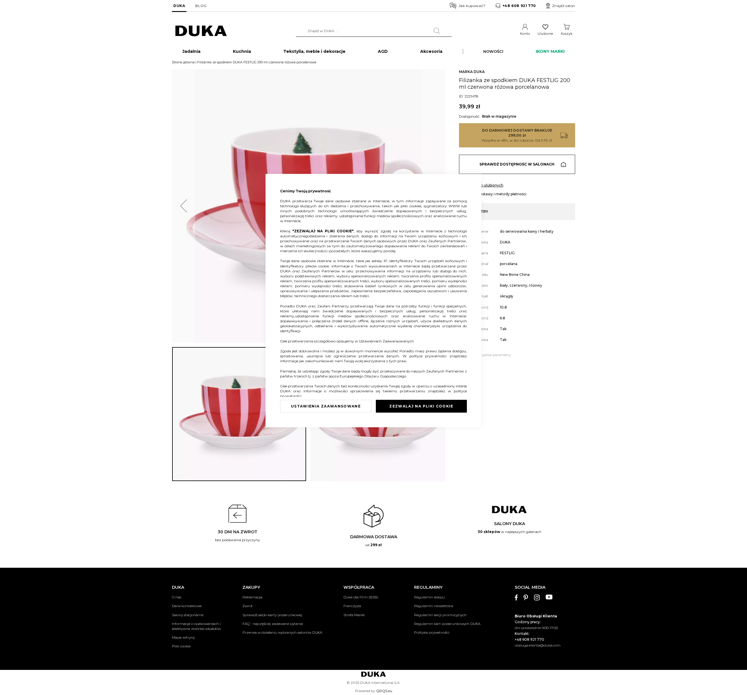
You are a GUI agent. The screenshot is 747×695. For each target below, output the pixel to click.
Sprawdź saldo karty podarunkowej (272, 615)
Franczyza (352, 606)
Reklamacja (252, 597)
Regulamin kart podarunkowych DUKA (447, 623)
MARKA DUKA (472, 71)
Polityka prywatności (431, 632)
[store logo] (201, 31)
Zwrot (247, 606)
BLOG (201, 6)
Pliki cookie (181, 646)
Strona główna (183, 62)
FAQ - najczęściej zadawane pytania (272, 623)
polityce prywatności (429, 356)
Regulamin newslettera (433, 606)
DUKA (179, 6)
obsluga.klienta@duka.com (538, 645)
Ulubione (545, 34)
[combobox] (374, 31)
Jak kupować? (472, 6)
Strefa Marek (354, 615)
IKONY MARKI (550, 51)
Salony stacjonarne (187, 615)
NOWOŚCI (493, 51)
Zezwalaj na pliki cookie (421, 406)
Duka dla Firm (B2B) (360, 597)
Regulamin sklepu (429, 597)
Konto (525, 34)
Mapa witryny (183, 637)
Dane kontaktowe (187, 606)
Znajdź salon (563, 6)
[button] (183, 206)
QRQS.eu (384, 691)
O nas (176, 597)
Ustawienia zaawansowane (326, 406)
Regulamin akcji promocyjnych (440, 615)
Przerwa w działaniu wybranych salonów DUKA (282, 632)
